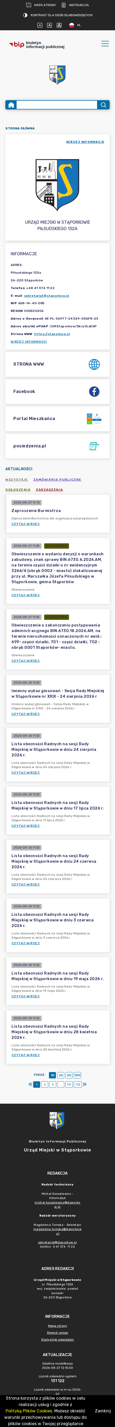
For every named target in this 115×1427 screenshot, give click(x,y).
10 (52, 1075)
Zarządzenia (49, 490)
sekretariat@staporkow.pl (46, 296)
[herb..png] (57, 73)
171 (69, 1084)
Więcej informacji (29, 342)
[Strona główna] (11, 104)
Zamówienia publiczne (57, 479)
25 (61, 1075)
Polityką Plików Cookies (29, 1410)
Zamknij (103, 1410)
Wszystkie (16, 479)
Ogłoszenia (17, 490)
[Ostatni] (84, 1084)
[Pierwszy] (30, 1084)
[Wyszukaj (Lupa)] (103, 105)
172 (77, 1084)
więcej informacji (85, 142)
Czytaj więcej (25, 524)
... (61, 1084)
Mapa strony (45, 5)
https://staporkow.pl (52, 334)
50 (69, 1075)
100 (77, 1075)
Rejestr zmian (57, 1333)
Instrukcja (79, 5)
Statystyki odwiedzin (57, 1339)
